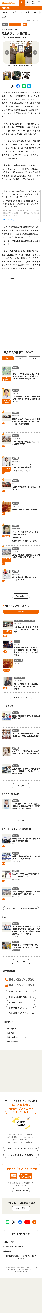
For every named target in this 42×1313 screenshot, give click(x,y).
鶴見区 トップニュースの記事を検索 (20, 909)
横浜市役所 (11, 1033)
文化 (27, 12)
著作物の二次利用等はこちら (20, 997)
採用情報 (7, 1251)
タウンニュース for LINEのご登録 (20, 1148)
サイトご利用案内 (29, 1256)
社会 (34, 12)
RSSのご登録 (20, 1208)
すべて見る (20, 786)
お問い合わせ (23, 1233)
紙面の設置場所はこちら (18, 1008)
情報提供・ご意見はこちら (19, 992)
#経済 (5, 278)
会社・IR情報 (9, 1242)
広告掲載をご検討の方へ (13, 1247)
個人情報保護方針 (13, 1256)
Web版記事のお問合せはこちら (21, 1013)
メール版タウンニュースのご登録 (20, 1155)
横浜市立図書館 (13, 1042)
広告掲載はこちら (16, 1002)
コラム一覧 (20, 962)
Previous (7, 52)
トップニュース (17, 12)
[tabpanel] (21, 54)
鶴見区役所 (11, 1029)
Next (35, 52)
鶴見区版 (6, 8)
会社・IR (27, 4)
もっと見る (20, 596)
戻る (4, 17)
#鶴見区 (12, 278)
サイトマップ (21, 1259)
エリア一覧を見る (20, 698)
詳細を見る (20, 1191)
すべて (4, 12)
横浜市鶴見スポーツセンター (18, 1037)
